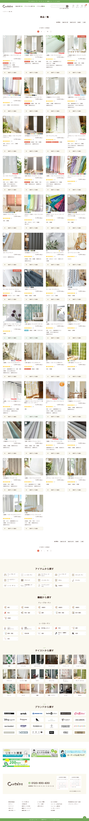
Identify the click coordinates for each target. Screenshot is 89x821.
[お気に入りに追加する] (4, 37)
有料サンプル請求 (12, 338)
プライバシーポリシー (73, 804)
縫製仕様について (26, 810)
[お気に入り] (77, 6)
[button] (51, 32)
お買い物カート (12, 810)
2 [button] (41, 31)
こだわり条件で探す (63, 8)
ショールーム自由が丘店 (56, 804)
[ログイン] (81, 6)
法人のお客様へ (54, 802)
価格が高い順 (72, 22)
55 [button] (47, 31)
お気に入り (11, 808)
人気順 (84, 22)
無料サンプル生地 (26, 806)
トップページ (5, 11)
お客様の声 (24, 804)
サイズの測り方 (25, 802)
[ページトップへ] (84, 818)
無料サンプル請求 (12, 72)
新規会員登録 (11, 802)
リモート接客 (40, 804)
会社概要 (53, 810)
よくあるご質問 (40, 802)
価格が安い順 (65, 22)
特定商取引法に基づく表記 (74, 802)
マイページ (11, 806)
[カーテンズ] (8, 6)
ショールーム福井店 (55, 806)
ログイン (10, 804)
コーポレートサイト (55, 808)
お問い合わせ (40, 806)
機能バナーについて (26, 808)
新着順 (79, 22)
